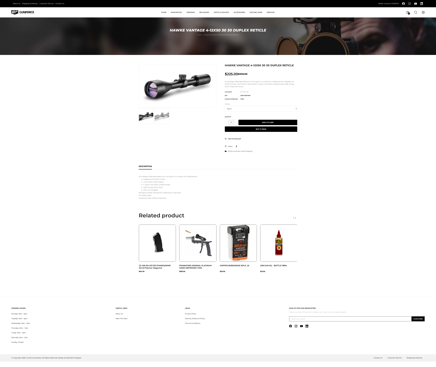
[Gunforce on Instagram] (409, 3)
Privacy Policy (190, 314)
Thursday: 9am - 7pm (19, 328)
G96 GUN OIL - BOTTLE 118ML (273, 265)
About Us (16, 3)
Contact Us (59, 3)
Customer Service (47, 3)
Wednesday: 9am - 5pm (20, 323)
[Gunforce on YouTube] (415, 3)
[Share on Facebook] (237, 146)
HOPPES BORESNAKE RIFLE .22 (234, 265)
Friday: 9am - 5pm (18, 333)
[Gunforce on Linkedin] (421, 3)
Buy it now (261, 129)
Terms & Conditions (192, 323)
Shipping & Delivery (30, 3)
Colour (227, 104)
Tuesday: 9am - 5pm (19, 319)
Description (145, 166)
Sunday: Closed (17, 342)
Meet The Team (122, 319)
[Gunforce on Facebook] (403, 3)
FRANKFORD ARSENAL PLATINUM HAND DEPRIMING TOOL (195, 266)
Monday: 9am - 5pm (19, 314)
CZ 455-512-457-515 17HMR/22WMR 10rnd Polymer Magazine (155, 266)
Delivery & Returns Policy (195, 319)
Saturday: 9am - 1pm (19, 337)
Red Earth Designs (74, 358)
